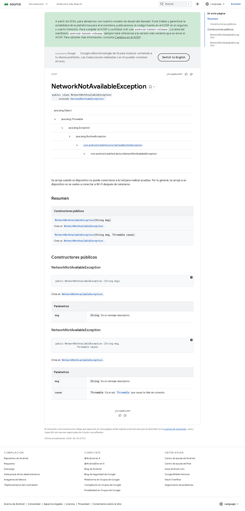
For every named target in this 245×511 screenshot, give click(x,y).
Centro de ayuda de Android (180, 458)
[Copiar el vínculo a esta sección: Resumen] (72, 199)
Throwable (123, 392)
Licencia (70, 504)
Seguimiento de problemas (179, 484)
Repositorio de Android (16, 458)
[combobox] (175, 4)
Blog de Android (93, 468)
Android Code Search (69, 3)
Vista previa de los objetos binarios (22, 474)
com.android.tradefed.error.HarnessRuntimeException (112, 145)
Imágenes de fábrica (15, 479)
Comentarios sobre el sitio (107, 504)
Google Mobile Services (177, 474)
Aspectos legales (53, 504)
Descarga (9, 468)
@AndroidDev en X (94, 463)
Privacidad (83, 504)
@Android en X (92, 458)
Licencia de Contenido (175, 429)
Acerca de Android (14, 504)
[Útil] (186, 74)
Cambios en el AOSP (127, 37)
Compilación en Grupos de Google (102, 484)
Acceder (236, 3)
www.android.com (174, 468)
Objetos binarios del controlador (21, 484)
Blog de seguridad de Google (100, 474)
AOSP (54, 74)
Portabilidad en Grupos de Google (102, 490)
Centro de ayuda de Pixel (178, 463)
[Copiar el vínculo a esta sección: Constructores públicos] (100, 258)
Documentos (36, 3)
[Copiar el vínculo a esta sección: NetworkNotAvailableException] (103, 268)
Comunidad (34, 504)
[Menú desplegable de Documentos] (48, 4)
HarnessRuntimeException (87, 98)
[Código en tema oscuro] (192, 277)
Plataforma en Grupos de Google (102, 479)
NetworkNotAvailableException (74, 220)
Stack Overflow (173, 479)
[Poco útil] (191, 74)
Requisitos (9, 463)
